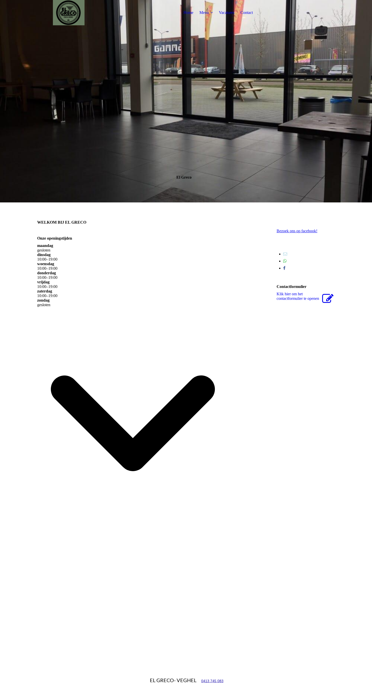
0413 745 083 (212, 681)
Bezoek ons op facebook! (297, 231)
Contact (246, 12)
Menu (204, 12)
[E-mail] (285, 254)
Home (188, 12)
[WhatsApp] (285, 261)
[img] (68, 12)
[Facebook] (284, 268)
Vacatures (226, 12)
